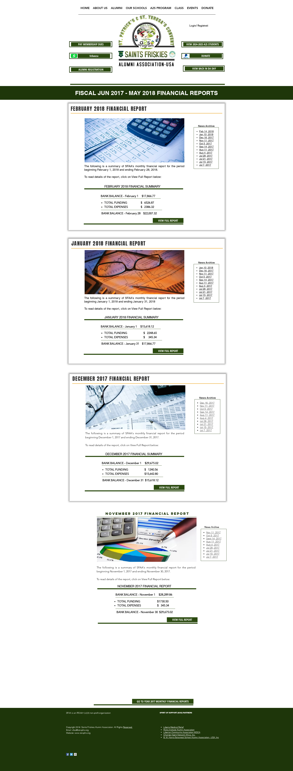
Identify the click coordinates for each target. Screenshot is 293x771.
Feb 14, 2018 (206, 131)
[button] (100, 9)
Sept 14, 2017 (213, 538)
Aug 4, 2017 (205, 152)
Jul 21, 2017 (212, 550)
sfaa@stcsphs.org (80, 730)
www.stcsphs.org (82, 733)
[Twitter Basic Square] (71, 754)
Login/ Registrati (198, 25)
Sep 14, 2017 (206, 146)
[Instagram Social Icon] (75, 754)
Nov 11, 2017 (206, 140)
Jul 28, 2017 (205, 155)
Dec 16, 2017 (206, 137)
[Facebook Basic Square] (67, 754)
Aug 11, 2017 (206, 149)
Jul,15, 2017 (206, 427)
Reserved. (127, 727)
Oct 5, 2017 (205, 143)
